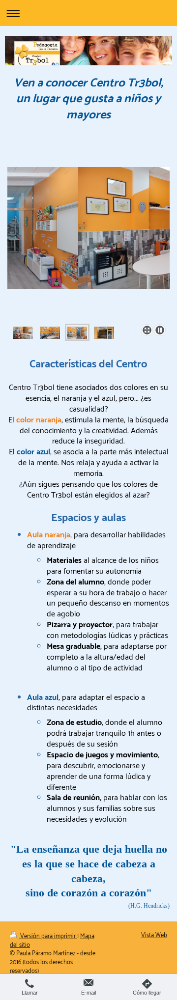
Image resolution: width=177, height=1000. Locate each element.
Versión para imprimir (48, 936)
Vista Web (154, 935)
